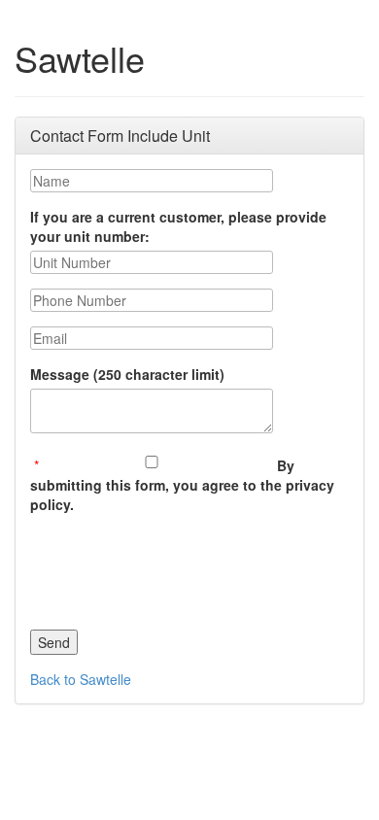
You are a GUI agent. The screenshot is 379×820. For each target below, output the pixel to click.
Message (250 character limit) (127, 374)
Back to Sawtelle (80, 679)
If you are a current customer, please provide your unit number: (178, 226)
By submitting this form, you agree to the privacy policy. (182, 485)
